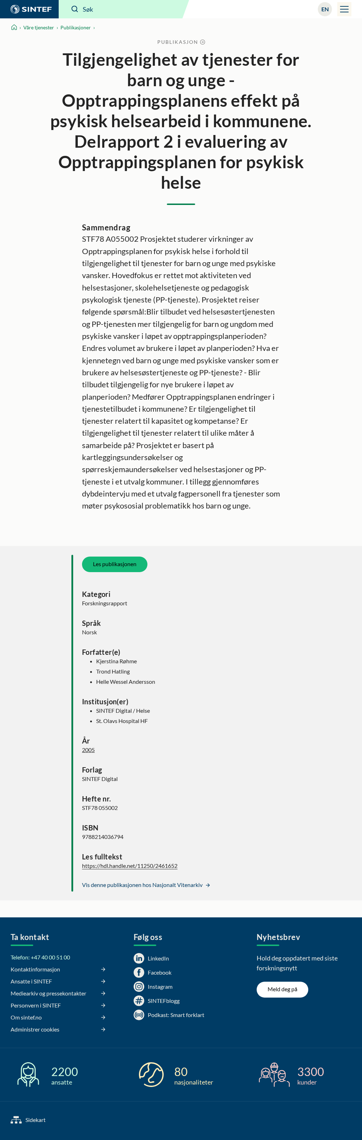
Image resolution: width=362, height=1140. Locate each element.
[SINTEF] (29, 9)
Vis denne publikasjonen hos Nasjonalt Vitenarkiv (143, 884)
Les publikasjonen (114, 563)
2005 (88, 749)
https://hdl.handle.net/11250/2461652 (129, 865)
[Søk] (75, 9)
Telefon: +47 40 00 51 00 (40, 957)
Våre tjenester (38, 27)
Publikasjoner (75, 27)
